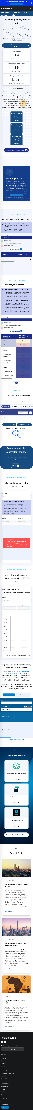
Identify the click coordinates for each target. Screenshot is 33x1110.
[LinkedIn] (5, 1042)
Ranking (4, 597)
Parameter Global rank (23, 336)
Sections (6, 1107)
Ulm (13, 15)
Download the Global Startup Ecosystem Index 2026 (15, 45)
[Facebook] (2, 1042)
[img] (22, 75)
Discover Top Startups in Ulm (15, 835)
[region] (16, 432)
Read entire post (9, 911)
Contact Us (4, 1066)
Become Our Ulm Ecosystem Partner (14, 150)
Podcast (3, 1091)
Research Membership (7, 1079)
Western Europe (20, 12)
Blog (2, 1094)
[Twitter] (7, 1042)
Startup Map (4, 1086)
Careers (3, 1063)
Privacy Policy (4, 1104)
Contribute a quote (15, 195)
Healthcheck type (5, 235)
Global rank (22, 254)
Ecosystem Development (7, 1073)
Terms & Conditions (6, 1102)
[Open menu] (30, 8)
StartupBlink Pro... (18, 230)
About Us (3, 1058)
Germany (4, 15)
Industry (5, 254)
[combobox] (16, 237)
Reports (3, 1089)
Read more (29, 231)
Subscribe (12, 1049)
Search (2, 700)
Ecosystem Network (6, 1060)
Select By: (5, 493)
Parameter (6, 336)
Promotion (3, 1076)
